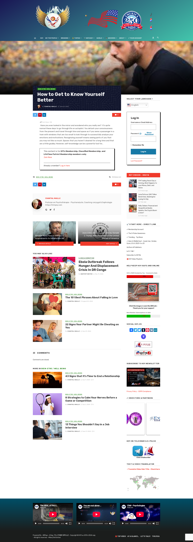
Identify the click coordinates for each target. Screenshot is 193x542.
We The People (51, 38)
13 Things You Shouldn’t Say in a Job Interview (87, 426)
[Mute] (66, 523)
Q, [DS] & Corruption (86, 258)
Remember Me (138, 145)
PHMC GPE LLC (63, 535)
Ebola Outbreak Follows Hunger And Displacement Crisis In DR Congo (99, 266)
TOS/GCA (155, 536)
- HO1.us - (45, 535)
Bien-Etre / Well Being (46, 89)
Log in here (65, 166)
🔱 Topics (76, 38)
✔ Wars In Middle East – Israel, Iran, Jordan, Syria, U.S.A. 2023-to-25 (142, 242)
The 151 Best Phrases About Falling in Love (91, 297)
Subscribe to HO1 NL (134, 255)
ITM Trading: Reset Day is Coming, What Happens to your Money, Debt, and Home (147, 184)
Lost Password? (136, 161)
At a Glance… (133, 536)
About (122, 38)
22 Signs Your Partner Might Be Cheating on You (92, 326)
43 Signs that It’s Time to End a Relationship (92, 376)
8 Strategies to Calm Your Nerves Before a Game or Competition (91, 399)
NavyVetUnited (86, 274)
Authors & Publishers (134, 247)
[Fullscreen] (70, 523)
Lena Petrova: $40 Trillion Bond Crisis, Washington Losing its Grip (147, 197)
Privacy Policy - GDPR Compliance (139, 391)
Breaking (64, 38)
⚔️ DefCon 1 (88, 38)
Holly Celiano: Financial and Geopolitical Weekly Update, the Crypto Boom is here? (147, 209)
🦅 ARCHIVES (110, 38)
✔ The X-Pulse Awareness (136, 233)
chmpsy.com (117, 177)
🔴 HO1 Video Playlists (134, 259)
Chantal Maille (50, 106)
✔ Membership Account (135, 229)
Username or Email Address (141, 122)
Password (135, 134)
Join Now (48, 157)
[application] (53, 514)
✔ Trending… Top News (135, 237)
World (99, 38)
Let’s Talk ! (130, 251)
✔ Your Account (135, 38)
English (135, 105)
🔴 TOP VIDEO (120, 536)
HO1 (41, 38)
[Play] (36, 523)
